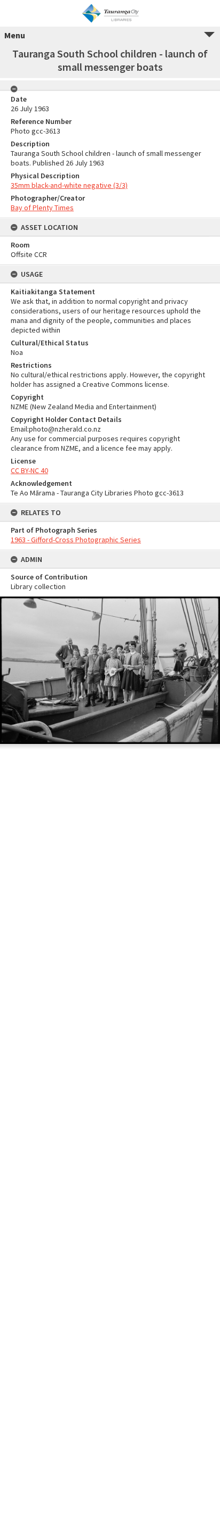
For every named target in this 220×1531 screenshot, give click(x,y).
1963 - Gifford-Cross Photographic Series (76, 539)
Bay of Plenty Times (42, 207)
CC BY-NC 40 (29, 470)
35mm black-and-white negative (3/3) (69, 185)
